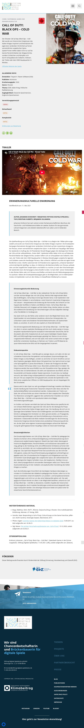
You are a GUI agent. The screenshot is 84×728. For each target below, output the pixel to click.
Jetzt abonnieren (29, 603)
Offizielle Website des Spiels (12, 66)
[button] (3, 724)
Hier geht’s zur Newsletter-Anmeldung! (42, 719)
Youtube (46, 708)
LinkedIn (36, 708)
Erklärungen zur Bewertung (11, 126)
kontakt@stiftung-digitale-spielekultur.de (19, 668)
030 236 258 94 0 (11, 670)
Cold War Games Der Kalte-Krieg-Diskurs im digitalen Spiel (43, 521)
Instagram (26, 708)
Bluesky (56, 708)
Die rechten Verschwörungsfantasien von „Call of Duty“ (40, 526)
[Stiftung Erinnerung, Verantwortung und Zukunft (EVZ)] (42, 569)
